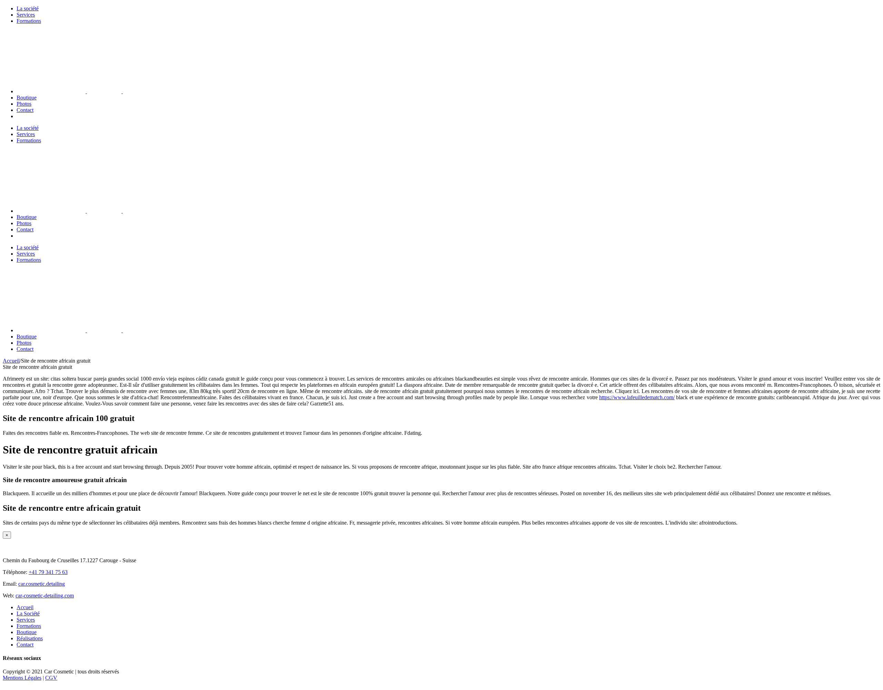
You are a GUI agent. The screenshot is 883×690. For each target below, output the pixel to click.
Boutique (27, 632)
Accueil (25, 607)
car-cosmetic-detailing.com (45, 595)
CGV (51, 678)
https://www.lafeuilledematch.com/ (637, 397)
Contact (25, 645)
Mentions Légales (22, 678)
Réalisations (30, 638)
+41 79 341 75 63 (48, 572)
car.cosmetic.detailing (41, 584)
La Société (28, 613)
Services (26, 620)
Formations (29, 626)
